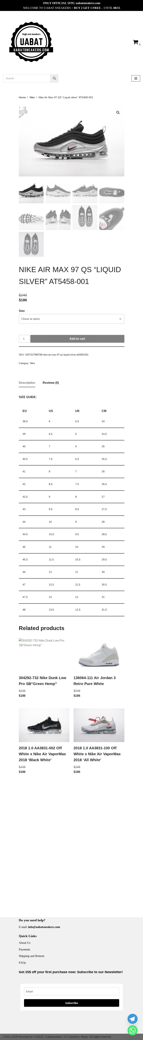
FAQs (22, 962)
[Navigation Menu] (135, 78)
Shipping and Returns (31, 956)
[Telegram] (133, 1019)
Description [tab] (27, 382)
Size (22, 310)
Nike (32, 97)
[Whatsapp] (133, 1030)
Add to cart (77, 338)
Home (22, 97)
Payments (24, 949)
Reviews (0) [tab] (51, 382)
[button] (118, 112)
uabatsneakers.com (88, 3)
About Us (24, 942)
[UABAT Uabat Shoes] (31, 42)
